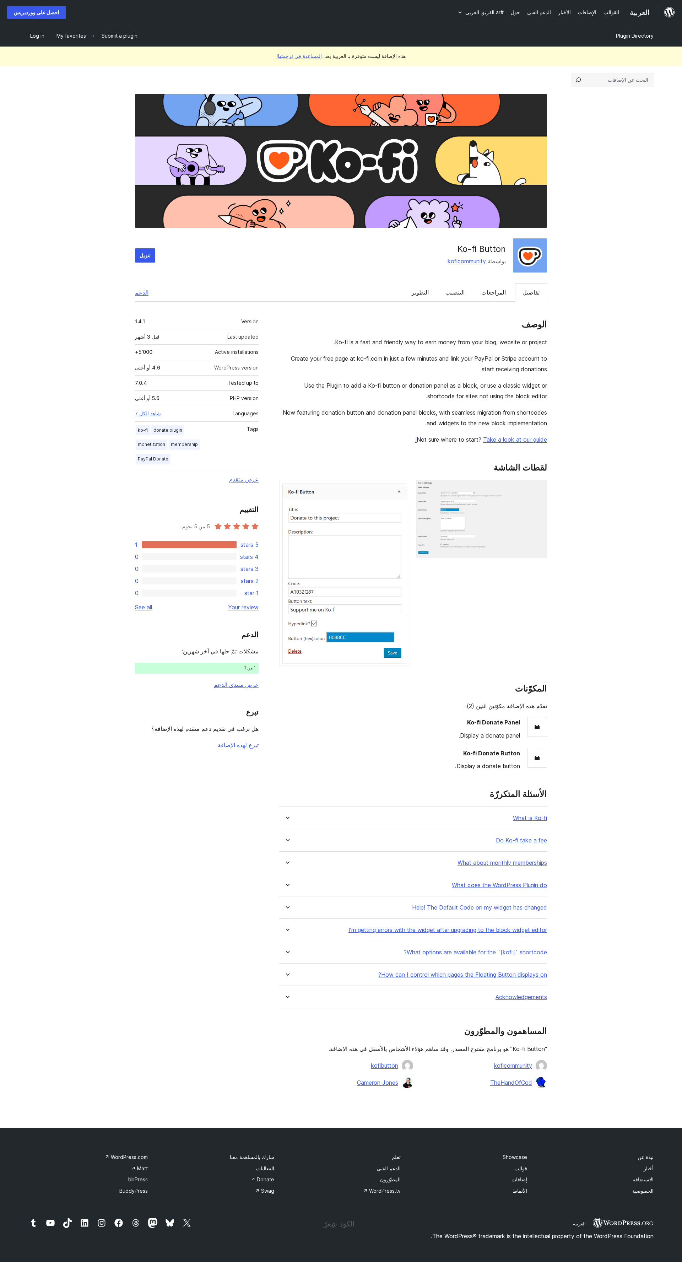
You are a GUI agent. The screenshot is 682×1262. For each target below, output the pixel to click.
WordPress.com (126, 1157)
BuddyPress (133, 1191)
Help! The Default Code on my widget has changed (479, 907)
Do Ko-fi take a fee (521, 840)
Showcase (515, 1157)
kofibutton (384, 1065)
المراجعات (493, 292)
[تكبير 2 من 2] (400, 489)
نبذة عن (646, 1157)
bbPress (138, 1179)
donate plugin (167, 430)
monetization (151, 444)
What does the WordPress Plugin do (499, 885)
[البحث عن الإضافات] (578, 80)
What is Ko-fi (530, 818)
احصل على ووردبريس (36, 12)
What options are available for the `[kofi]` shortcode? (475, 952)
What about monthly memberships (502, 862)
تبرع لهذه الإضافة (238, 745)
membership (184, 444)
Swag (264, 1191)
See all (143, 607)
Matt (139, 1168)
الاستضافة (643, 1179)
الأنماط (520, 1191)
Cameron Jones (377, 1082)
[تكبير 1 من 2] (537, 489)
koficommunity (467, 261)
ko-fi (143, 430)
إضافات (519, 1179)
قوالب (520, 1168)
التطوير (420, 292)
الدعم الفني (389, 1168)
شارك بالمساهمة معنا (252, 1157)
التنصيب (455, 292)
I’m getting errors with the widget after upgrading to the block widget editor (447, 930)
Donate (262, 1179)
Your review (243, 607)
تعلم (396, 1157)
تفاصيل (531, 292)
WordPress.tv (382, 1191)
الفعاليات (265, 1168)
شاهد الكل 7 (148, 413)
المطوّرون (390, 1179)
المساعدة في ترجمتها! (299, 56)
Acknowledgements (521, 997)
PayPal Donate (153, 459)
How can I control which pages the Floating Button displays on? (462, 974)
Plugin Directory (635, 36)
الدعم (141, 292)
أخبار (649, 1168)
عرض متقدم (244, 479)
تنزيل (145, 255)
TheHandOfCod (511, 1082)
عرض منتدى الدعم (236, 684)
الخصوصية (643, 1191)
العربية (579, 1223)
